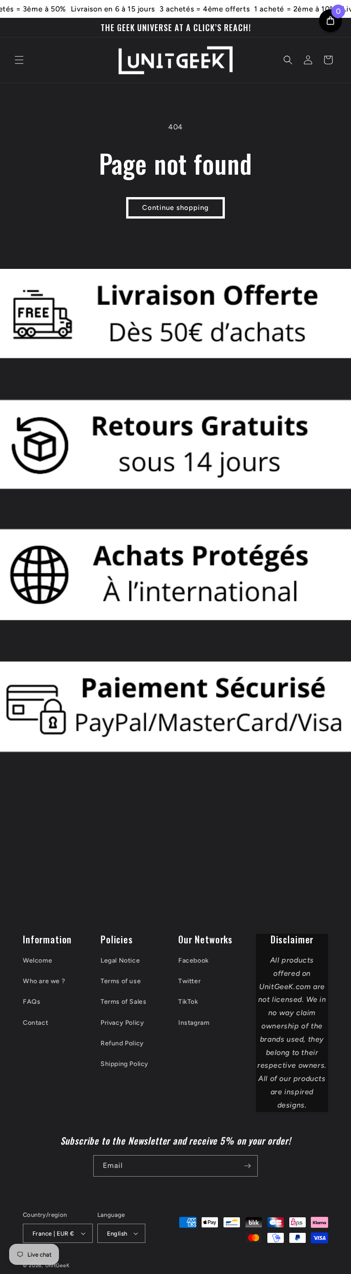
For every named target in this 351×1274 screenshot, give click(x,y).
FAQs (31, 1002)
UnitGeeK (57, 1266)
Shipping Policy (125, 1064)
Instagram (193, 1023)
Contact (35, 1023)
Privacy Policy (122, 1023)
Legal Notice (120, 960)
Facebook (193, 960)
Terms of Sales (123, 1002)
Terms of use (121, 981)
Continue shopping (175, 207)
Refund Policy (122, 1043)
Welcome (37, 960)
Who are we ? (44, 981)
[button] (19, 60)
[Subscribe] (247, 1166)
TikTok (188, 1002)
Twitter (189, 981)
